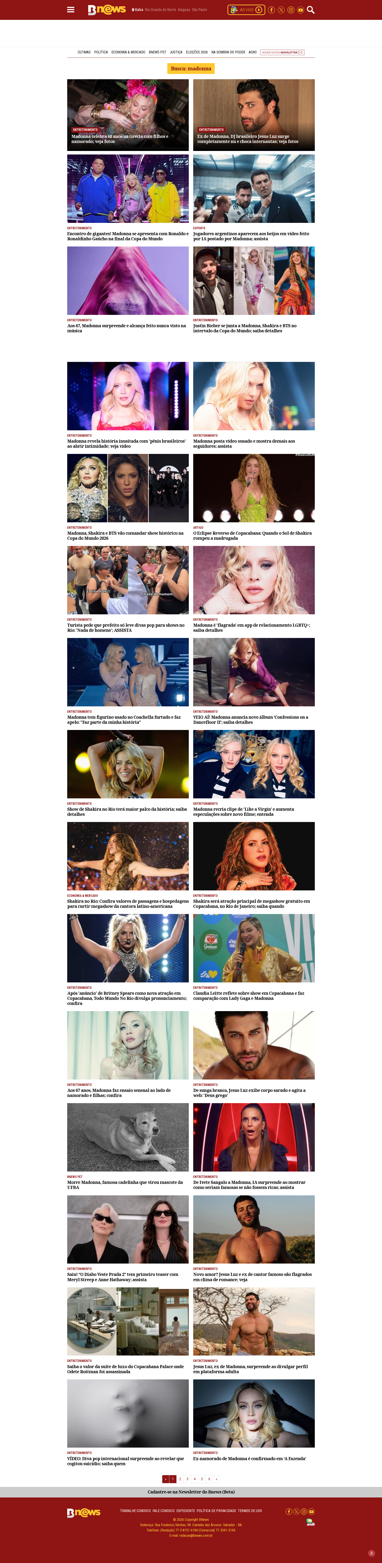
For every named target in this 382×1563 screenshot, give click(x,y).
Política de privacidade (216, 1511)
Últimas (84, 52)
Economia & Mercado (128, 52)
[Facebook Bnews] (272, 10)
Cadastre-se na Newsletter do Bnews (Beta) (191, 1492)
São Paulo (199, 10)
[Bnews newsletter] (282, 52)
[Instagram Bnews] (291, 10)
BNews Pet (157, 52)
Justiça (176, 52)
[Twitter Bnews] (281, 10)
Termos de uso (250, 1511)
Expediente (185, 1511)
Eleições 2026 (197, 52)
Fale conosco (164, 1511)
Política (101, 52)
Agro (253, 52)
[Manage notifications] (371, 1553)
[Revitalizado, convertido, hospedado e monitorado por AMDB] (310, 1522)
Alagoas (184, 10)
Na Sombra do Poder (228, 52)
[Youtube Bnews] (300, 10)
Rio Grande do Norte (160, 10)
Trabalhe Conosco (135, 1511)
